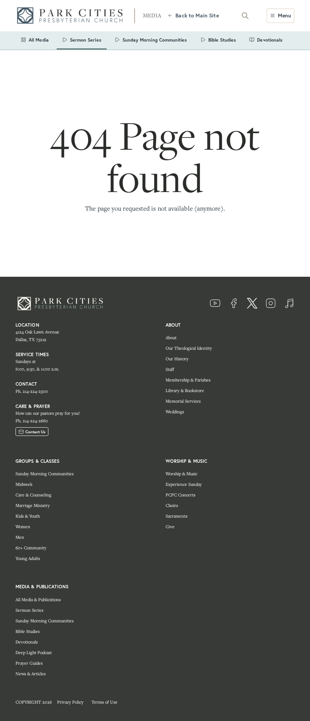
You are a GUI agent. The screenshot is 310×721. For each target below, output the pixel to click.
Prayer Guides (29, 663)
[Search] (245, 15)
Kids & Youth (28, 516)
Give (170, 526)
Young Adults (28, 558)
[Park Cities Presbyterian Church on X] (252, 303)
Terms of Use (104, 702)
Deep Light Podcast (34, 652)
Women (23, 526)
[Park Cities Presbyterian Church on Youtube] (215, 303)
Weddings (175, 411)
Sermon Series (29, 610)
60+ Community (31, 547)
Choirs (172, 505)
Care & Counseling (33, 495)
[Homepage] (72, 16)
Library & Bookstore (185, 390)
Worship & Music (181, 473)
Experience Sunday (184, 484)
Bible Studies (28, 631)
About (171, 337)
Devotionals (27, 642)
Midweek (24, 484)
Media (152, 15)
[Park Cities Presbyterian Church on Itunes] (289, 303)
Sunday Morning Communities (45, 473)
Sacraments (177, 516)
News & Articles (31, 673)
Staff (170, 369)
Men (20, 537)
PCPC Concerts (180, 495)
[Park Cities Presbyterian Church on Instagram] (271, 303)
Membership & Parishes (188, 380)
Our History (177, 358)
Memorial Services (183, 401)
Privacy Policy (70, 702)
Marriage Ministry (33, 505)
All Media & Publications (38, 599)
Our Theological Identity (189, 348)
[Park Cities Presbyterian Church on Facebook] (234, 303)
